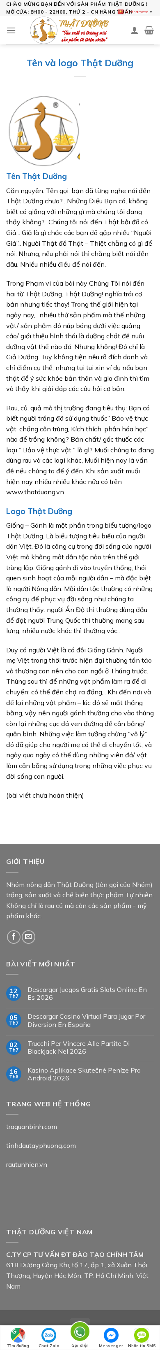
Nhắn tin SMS (142, 1345)
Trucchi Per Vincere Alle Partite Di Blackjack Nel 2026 (78, 1047)
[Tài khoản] (134, 30)
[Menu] (11, 30)
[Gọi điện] (80, 1333)
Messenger (111, 1345)
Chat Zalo (49, 1345)
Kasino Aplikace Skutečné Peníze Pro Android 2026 (84, 1074)
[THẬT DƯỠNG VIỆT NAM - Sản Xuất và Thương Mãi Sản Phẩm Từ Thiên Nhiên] (66, 30)
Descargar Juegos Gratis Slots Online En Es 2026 (87, 993)
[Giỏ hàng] (149, 30)
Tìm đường (18, 1345)
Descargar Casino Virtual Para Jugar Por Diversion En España (86, 1020)
